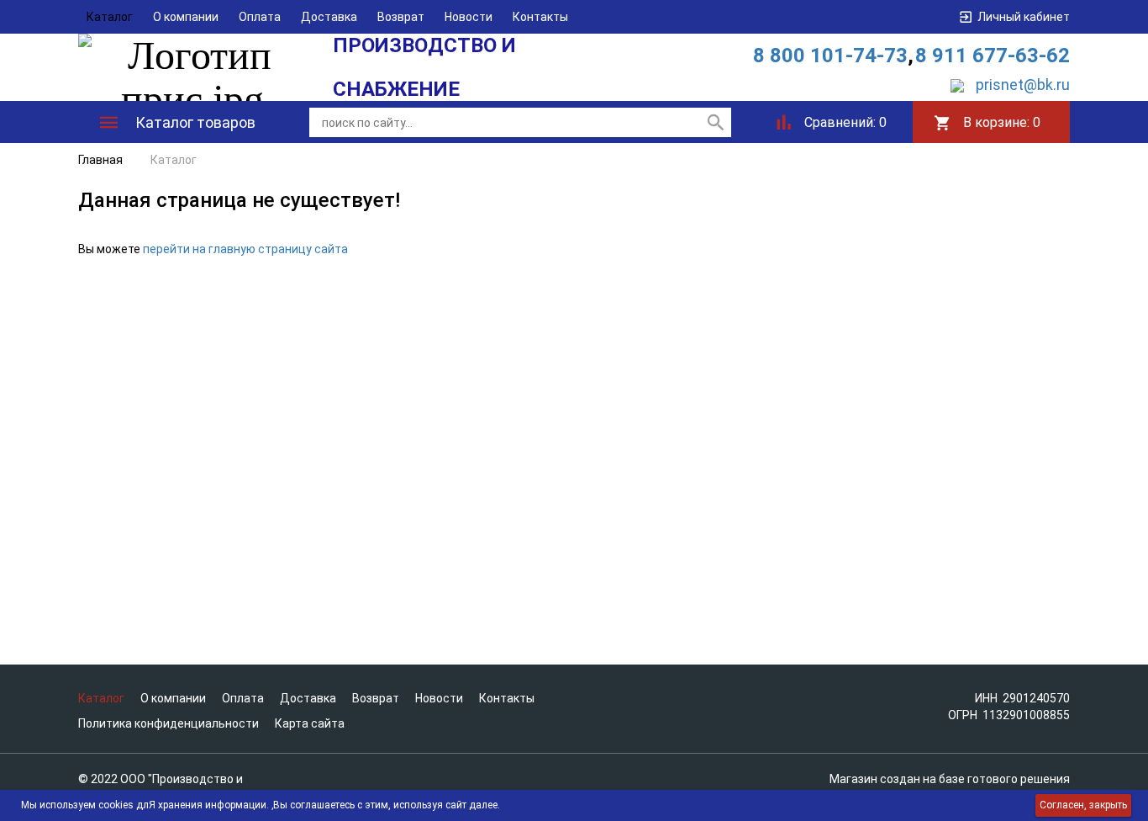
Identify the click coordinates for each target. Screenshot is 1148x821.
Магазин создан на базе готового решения (949, 779)
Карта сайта (310, 723)
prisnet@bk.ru (1023, 84)
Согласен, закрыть (1083, 805)
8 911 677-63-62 (992, 55)
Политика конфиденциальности (168, 723)
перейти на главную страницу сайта (245, 249)
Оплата (260, 17)
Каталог (110, 17)
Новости (468, 17)
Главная (100, 160)
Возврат (400, 17)
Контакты (540, 17)
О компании (186, 17)
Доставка (329, 17)
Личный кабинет (1023, 17)
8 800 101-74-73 (830, 55)
